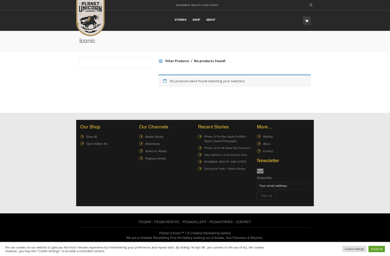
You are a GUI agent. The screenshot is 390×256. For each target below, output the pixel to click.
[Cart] (307, 20)
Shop (196, 20)
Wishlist (268, 137)
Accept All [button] (376, 249)
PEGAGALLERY (194, 221)
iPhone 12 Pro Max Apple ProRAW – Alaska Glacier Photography (225, 139)
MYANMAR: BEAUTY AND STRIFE (197, 5)
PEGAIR (145, 221)
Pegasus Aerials (155, 158)
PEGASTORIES (221, 221)
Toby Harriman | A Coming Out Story (225, 155)
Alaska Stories (154, 137)
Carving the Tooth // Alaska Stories (224, 168)
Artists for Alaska (156, 151)
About (210, 20)
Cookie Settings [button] (354, 249)
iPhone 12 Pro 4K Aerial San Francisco (227, 148)
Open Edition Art (96, 144)
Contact (268, 151)
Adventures (152, 144)
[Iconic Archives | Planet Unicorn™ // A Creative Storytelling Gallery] (90, 18)
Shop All (91, 137)
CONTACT (243, 221)
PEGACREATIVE (166, 221)
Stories (180, 20)
